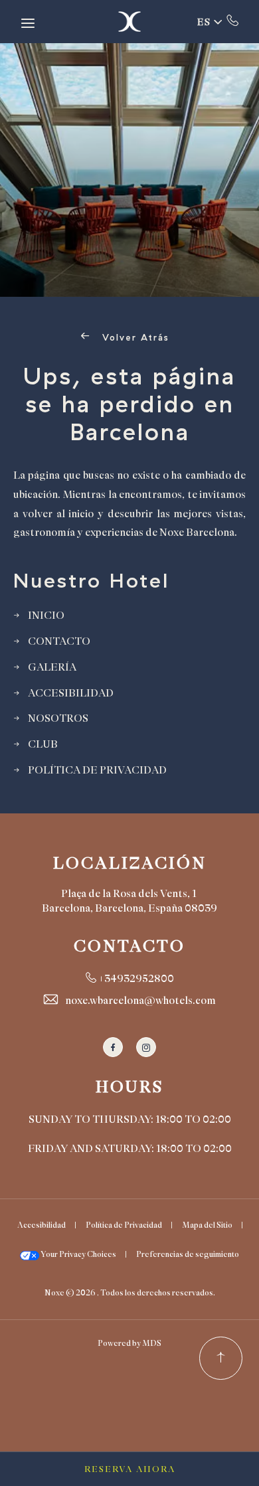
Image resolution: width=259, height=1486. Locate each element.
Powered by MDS (129, 1343)
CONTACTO (59, 641)
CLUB (43, 744)
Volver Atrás (133, 338)
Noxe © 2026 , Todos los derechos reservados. (129, 1292)
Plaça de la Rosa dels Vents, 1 (129, 894)
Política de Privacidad (124, 1225)
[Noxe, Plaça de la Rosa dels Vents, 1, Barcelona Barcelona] (129, 21)
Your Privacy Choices (77, 1254)
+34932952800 (232, 20)
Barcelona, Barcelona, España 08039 (129, 908)
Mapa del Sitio (207, 1225)
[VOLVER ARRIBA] (220, 1358)
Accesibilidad (41, 1225)
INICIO (46, 615)
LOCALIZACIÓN (130, 863)
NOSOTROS (58, 718)
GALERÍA (52, 667)
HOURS (130, 1087)
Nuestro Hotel (91, 581)
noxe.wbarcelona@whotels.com (140, 1001)
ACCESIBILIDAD (71, 693)
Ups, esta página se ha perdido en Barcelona (129, 404)
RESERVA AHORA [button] (129, 1469)
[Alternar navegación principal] (28, 23)
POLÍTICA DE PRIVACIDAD (97, 770)
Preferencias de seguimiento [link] (187, 1254)
